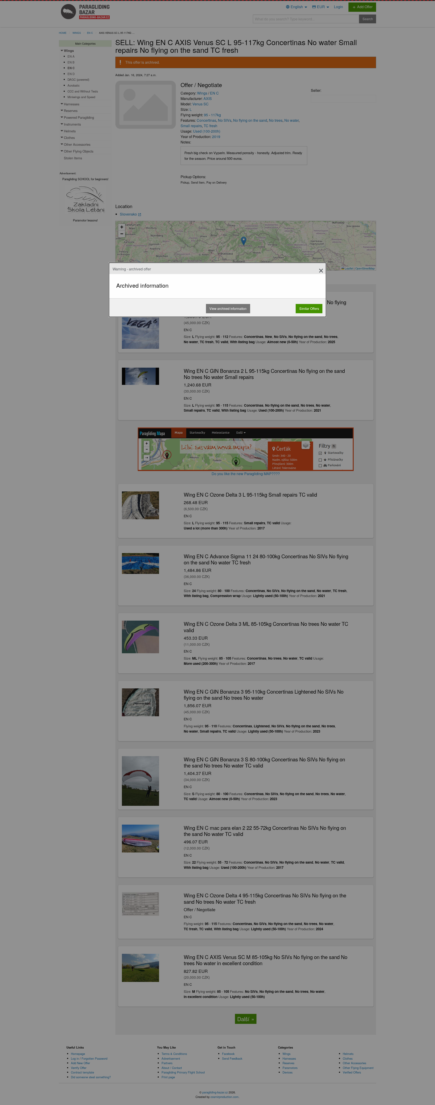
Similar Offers (309, 308)
